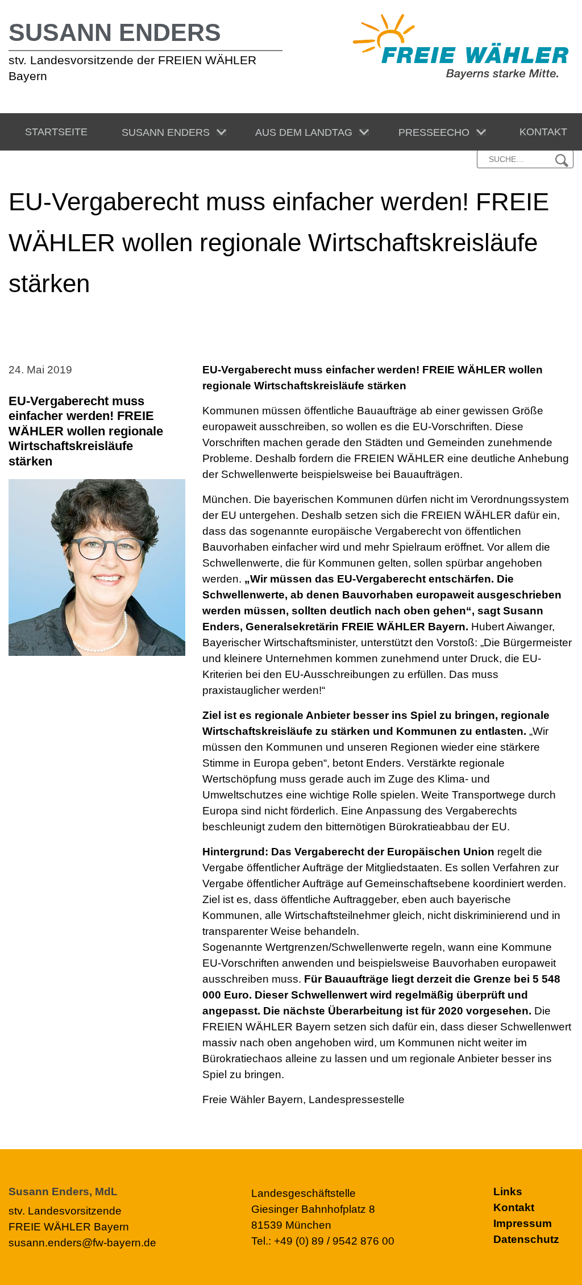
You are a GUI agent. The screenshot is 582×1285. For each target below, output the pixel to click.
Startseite (53, 132)
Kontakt (540, 132)
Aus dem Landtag (301, 132)
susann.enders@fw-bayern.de (82, 1243)
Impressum (522, 1223)
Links (507, 1191)
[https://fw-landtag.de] (460, 46)
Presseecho (431, 132)
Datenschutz (526, 1239)
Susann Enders (115, 32)
